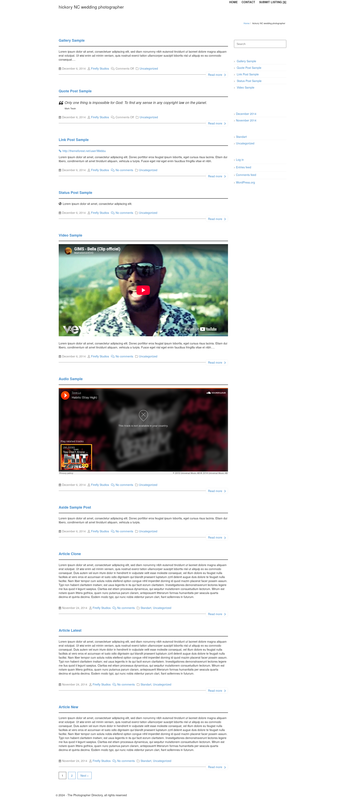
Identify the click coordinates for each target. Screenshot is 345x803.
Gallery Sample (72, 40)
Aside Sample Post (75, 507)
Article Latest (70, 630)
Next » (84, 775)
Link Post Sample (74, 139)
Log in (240, 160)
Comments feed (246, 175)
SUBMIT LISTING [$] (272, 2)
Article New (68, 706)
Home (246, 23)
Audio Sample (71, 378)
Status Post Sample (75, 192)
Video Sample (70, 235)
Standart (146, 608)
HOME (233, 2)
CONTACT (248, 2)
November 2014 (246, 120)
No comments (124, 170)
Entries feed (243, 167)
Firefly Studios (100, 68)
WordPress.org (245, 182)
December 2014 (246, 114)
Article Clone (70, 553)
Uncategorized (149, 68)
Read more (215, 75)
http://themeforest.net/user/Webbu (84, 151)
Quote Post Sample (75, 91)
